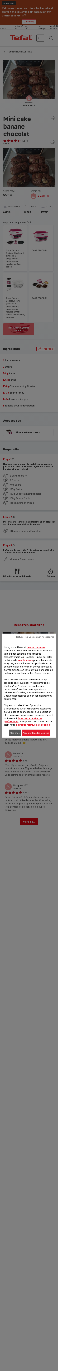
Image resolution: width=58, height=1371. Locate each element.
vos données (25, 660)
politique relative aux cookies (33, 724)
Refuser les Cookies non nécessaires (35, 636)
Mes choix (15, 732)
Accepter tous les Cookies (36, 732)
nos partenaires (36, 647)
